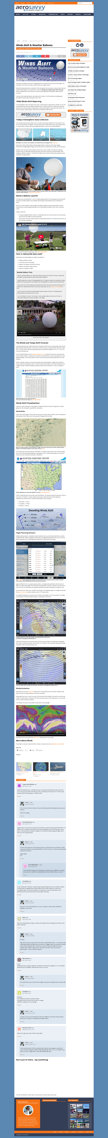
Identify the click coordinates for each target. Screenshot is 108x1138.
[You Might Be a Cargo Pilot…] (73, 1116)
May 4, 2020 (20, 52)
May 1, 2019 (71, 106)
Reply (20, 796)
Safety (63, 14)
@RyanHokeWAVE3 (42, 252)
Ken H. (27, 802)
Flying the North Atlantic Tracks (76, 101)
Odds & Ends (87, 14)
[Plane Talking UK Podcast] (73, 1111)
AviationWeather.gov (45, 492)
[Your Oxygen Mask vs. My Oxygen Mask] (80, 1125)
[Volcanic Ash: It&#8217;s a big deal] (57, 766)
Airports (78, 14)
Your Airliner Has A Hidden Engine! (77, 90)
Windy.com (31, 691)
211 (76, 68)
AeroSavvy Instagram (49, 1100)
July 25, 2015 (71, 91)
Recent (18, 14)
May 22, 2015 (71, 68)
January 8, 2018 (72, 80)
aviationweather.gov (36, 399)
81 (78, 87)
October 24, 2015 (72, 72)
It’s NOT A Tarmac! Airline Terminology (78, 74)
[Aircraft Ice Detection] (80, 1106)
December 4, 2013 (72, 87)
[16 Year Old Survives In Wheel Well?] (80, 1111)
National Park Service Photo (35, 192)
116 (78, 72)
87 (78, 83)
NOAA (43, 448)
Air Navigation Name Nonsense (76, 97)
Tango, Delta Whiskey (28, 784)
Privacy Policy (51, 3)
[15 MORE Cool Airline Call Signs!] (73, 1106)
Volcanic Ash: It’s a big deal (56, 771)
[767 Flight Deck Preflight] (73, 1125)
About (28, 3)
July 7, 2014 (71, 76)
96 (77, 80)
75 (76, 91)
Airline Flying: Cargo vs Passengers (77, 86)
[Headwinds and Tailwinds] (24, 766)
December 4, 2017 (72, 83)
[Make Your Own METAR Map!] (86, 1116)
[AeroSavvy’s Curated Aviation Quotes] (86, 1125)
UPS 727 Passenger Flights (75, 78)
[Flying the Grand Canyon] (73, 1120)
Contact (36, 3)
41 (78, 102)
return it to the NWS (56, 286)
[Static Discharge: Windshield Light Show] (86, 1111)
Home (17, 3)
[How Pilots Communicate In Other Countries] (80, 1120)
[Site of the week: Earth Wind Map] (40, 766)
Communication (53, 14)
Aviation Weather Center (38, 354)
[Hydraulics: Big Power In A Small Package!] (80, 1116)
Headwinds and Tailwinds (22, 771)
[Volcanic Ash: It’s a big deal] (86, 1120)
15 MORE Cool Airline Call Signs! (76, 71)
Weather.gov (55, 142)
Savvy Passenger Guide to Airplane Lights (79, 82)
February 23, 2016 (72, 102)
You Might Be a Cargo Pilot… (75, 105)
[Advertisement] (54, 28)
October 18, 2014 (72, 64)
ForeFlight (20, 579)
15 (32, 52)
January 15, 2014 (72, 95)
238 (78, 64)
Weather (70, 14)
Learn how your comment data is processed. (45, 1095)
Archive (22, 3)
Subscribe (43, 3)
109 (76, 76)
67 (77, 95)
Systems (33, 14)
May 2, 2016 (71, 99)
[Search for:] (85, 3)
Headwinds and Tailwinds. (57, 744)
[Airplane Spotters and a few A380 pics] (86, 1106)
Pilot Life (25, 14)
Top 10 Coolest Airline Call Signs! (76, 63)
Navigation (42, 14)
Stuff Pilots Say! (72, 93)
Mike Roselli (25, 958)
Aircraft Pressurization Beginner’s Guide (78, 67)
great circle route (22, 592)
